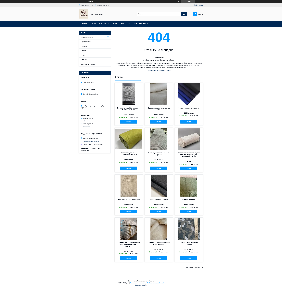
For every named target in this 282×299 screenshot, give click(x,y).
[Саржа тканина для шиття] (189, 94)
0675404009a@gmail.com (91, 141)
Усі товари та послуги (193, 267)
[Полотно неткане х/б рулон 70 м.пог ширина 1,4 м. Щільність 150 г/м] (189, 139)
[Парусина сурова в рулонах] (129, 186)
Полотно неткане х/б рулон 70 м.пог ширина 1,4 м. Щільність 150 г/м (189, 154)
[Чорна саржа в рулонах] (159, 186)
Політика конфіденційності (155, 283)
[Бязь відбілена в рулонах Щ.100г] (159, 139)
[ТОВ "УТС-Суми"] (83, 18)
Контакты (125, 23)
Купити (128, 121)
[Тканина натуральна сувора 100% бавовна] (159, 229)
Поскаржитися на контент (138, 283)
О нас (114, 23)
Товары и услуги (99, 23)
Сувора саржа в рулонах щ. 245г (159, 109)
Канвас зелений (188, 199)
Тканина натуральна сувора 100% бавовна (159, 243)
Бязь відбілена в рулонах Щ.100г (158, 154)
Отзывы (84, 60)
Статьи (83, 51)
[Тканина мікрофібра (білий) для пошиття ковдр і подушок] (129, 229)
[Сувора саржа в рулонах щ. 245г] (159, 94)
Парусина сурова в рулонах (129, 199)
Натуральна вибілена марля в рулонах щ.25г (128, 109)
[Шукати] (184, 14)
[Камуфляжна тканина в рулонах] (189, 229)
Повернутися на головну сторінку (159, 70)
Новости (84, 46)
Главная (84, 23)
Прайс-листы (86, 42)
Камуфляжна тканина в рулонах (189, 243)
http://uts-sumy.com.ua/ (90, 138)
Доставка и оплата (142, 23)
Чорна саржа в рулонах (158, 199)
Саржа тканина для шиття (188, 108)
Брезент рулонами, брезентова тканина (129, 154)
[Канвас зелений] (189, 186)
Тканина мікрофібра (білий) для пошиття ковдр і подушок (129, 244)
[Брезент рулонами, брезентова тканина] (129, 139)
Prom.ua (151, 281)
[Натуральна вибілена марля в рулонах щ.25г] (129, 94)
